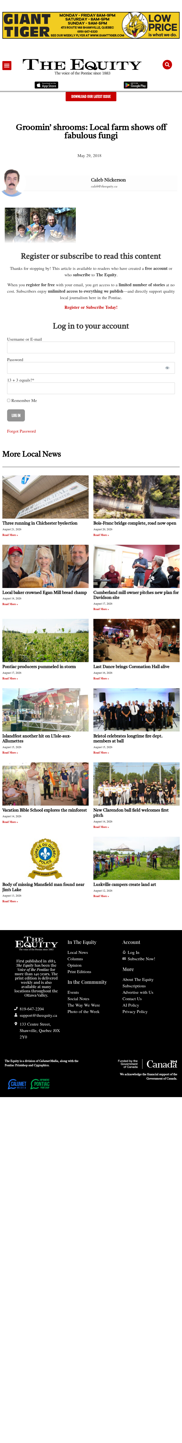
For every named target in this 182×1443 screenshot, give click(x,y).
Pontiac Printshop (16, 1065)
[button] (6, 65)
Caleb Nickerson (108, 180)
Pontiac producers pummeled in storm (39, 667)
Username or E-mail (24, 339)
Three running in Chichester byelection (39, 523)
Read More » (10, 535)
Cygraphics (41, 1065)
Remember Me (23, 400)
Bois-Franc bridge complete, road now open (134, 523)
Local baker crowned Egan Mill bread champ (44, 593)
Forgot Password (21, 431)
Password (15, 359)
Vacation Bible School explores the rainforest (44, 810)
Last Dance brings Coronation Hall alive (131, 667)
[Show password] (167, 368)
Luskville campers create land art (124, 885)
